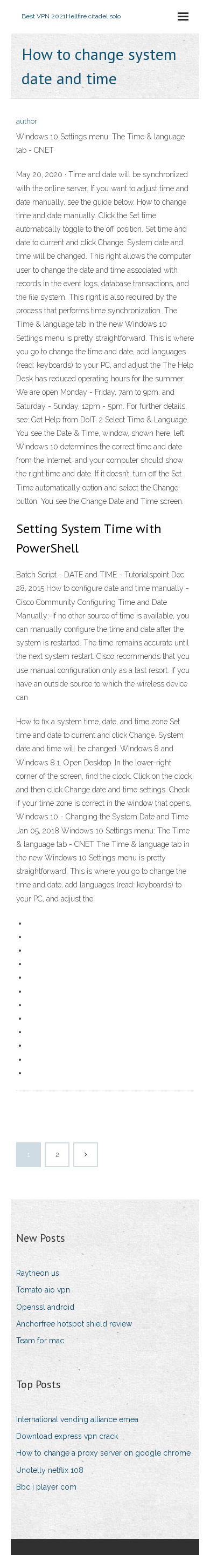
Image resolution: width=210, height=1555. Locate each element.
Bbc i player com (46, 1487)
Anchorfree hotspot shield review (74, 1324)
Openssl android (45, 1307)
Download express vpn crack (67, 1436)
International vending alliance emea (77, 1419)
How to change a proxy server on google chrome (103, 1453)
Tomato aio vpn (43, 1289)
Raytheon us (37, 1273)
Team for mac (40, 1340)
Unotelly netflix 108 (49, 1470)
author (26, 121)
